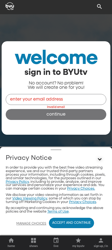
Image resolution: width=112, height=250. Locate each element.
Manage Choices (31, 223)
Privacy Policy (17, 182)
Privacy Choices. (81, 188)
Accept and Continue (71, 223)
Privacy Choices (82, 202)
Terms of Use (58, 211)
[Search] (99, 6)
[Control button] (99, 159)
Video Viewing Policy (29, 198)
